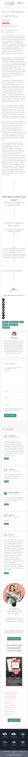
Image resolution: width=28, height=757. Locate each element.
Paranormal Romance (11, 705)
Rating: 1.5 (5, 324)
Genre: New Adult (14, 322)
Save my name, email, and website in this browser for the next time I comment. (14, 410)
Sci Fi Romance (9, 709)
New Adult (8, 703)
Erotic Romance (9, 694)
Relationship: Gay (13, 324)
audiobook (5, 322)
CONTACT (18, 755)
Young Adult (8, 715)
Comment (7, 370)
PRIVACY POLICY (9, 754)
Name (7, 391)
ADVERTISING (11, 755)
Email (6, 398)
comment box (11, 205)
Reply (6, 458)
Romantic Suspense (10, 707)
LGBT (21, 322)
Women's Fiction (10, 713)
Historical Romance (10, 698)
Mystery (7, 701)
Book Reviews (5, 23)
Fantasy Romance (10, 696)
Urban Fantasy (9, 711)
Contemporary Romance (12, 692)
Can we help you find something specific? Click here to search (14, 648)
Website (7, 405)
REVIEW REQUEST (18, 754)
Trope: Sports (6, 327)
